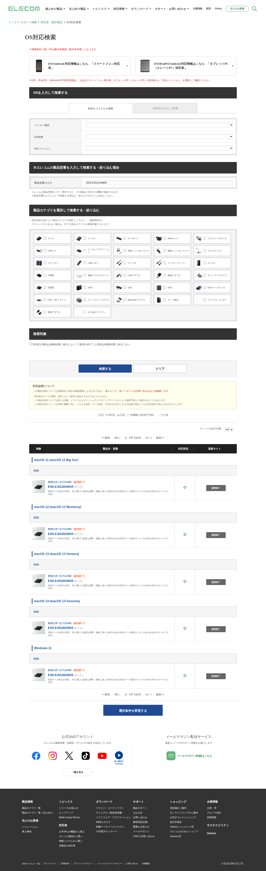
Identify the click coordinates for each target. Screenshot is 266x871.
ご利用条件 (64, 863)
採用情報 (211, 817)
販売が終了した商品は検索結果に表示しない (105, 344)
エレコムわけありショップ (184, 831)
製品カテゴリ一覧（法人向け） (38, 812)
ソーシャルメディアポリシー (109, 863)
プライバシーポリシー (83, 863)
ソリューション (30, 827)
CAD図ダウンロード (106, 831)
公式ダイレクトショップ (183, 817)
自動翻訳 (146, 863)
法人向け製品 (77, 8)
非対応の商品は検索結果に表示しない (54, 344)
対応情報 (119, 8)
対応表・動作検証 (52, 22)
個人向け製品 (54, 8)
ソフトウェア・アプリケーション (113, 817)
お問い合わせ (140, 817)
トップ (12, 22)
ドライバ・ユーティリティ (110, 808)
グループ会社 (214, 812)
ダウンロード (139, 8)
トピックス (99, 8)
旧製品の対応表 (67, 845)
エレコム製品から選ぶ (70, 836)
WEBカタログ (103, 822)
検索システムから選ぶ (70, 841)
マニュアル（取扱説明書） (110, 812)
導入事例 (26, 831)
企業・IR (211, 808)
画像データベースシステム (110, 826)
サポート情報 (28, 22)
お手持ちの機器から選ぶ (72, 831)
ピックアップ (66, 812)
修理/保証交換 (140, 822)
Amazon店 (175, 836)
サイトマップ (49, 863)
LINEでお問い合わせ (144, 836)
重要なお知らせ (141, 826)
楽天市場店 (176, 822)
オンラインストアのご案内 (184, 812)
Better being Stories (69, 817)
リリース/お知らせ (68, 808)
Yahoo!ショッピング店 (182, 826)
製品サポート (140, 808)
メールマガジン (141, 831)
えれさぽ (137, 812)
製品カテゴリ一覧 (31, 808)
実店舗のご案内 (178, 808)
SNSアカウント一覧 (31, 864)
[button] (66, 801)
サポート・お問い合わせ (170, 8)
